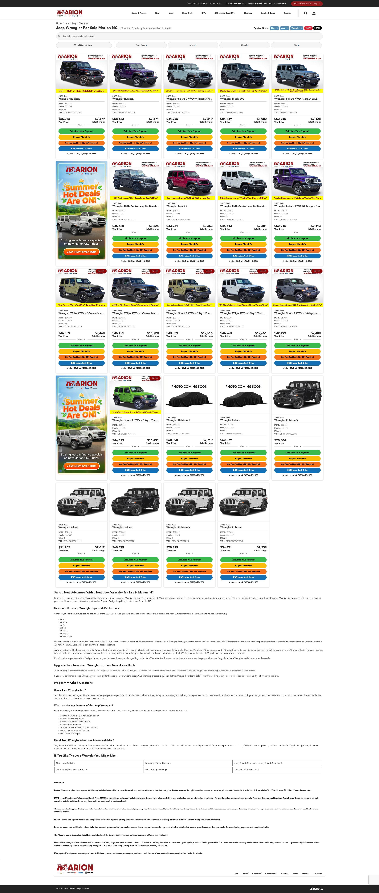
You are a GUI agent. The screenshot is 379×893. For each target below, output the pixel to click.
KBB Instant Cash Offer (225, 13)
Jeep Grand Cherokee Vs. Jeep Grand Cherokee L (258, 763)
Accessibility (318, 880)
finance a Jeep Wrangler (79, 676)
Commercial (271, 874)
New (157, 13)
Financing (248, 13)
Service (285, 874)
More (80, 125)
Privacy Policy (303, 880)
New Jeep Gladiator (65, 763)
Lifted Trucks (187, 13)
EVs (204, 13)
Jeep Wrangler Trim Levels (247, 770)
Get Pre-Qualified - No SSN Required (81, 143)
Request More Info (81, 137)
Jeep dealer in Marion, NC (125, 671)
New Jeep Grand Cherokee (158, 763)
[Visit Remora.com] (316, 889)
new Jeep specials (202, 658)
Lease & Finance (139, 13)
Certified (256, 874)
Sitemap (290, 880)
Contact (287, 13)
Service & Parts (268, 13)
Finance (306, 874)
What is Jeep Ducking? (156, 770)
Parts (295, 874)
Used (171, 13)
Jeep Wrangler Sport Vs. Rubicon (71, 770)
